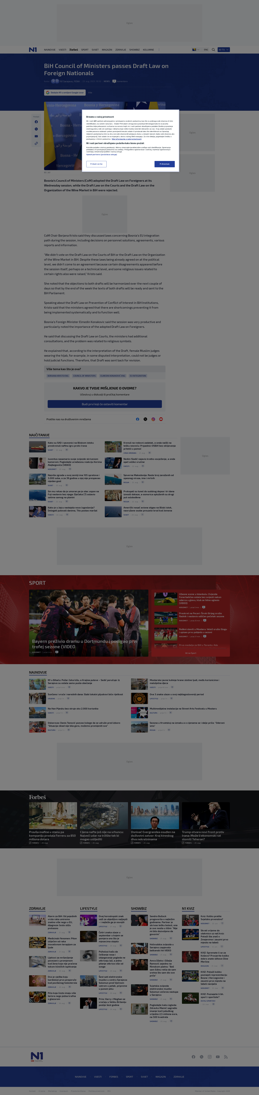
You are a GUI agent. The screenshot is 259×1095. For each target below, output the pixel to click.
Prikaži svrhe (96, 164)
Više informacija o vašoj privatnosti (126, 139)
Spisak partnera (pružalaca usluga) (101, 154)
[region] (130, 141)
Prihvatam (164, 164)
